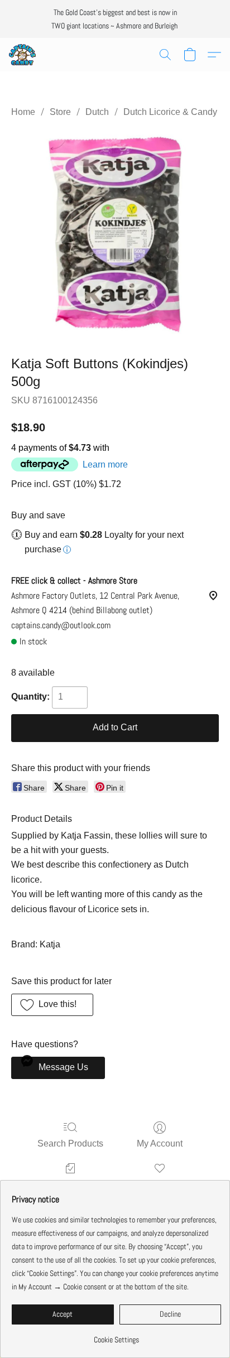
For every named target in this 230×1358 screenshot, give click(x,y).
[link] (116, 1335)
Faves (159, 1184)
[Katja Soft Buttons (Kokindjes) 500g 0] (115, 234)
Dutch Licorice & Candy (170, 112)
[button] (23, 54)
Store (60, 112)
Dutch (97, 112)
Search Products (70, 1143)
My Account (160, 1143)
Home (23, 112)
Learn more (105, 464)
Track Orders (70, 1184)
